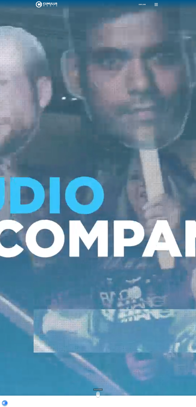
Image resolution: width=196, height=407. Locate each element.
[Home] (68, 4)
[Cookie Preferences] (5, 403)
